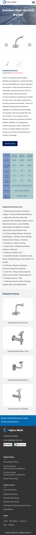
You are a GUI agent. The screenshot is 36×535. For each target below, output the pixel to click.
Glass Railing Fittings (11, 462)
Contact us (23, 521)
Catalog (11, 525)
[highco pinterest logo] (13, 450)
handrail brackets (23, 87)
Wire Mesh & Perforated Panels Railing (17, 505)
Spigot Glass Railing (11, 494)
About (6, 521)
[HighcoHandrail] (5, 450)
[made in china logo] (8, 444)
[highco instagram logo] (17, 450)
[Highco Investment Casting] (20, 444)
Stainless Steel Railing (11, 502)
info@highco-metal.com (15, 440)
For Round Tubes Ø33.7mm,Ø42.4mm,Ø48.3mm (14, 467)
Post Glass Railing (10, 490)
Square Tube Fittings (11, 479)
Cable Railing (8, 509)
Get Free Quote (10, 144)
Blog (5, 525)
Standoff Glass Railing (11, 498)
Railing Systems (9, 485)
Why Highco (13, 521)
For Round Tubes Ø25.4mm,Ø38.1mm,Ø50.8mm (14, 473)
